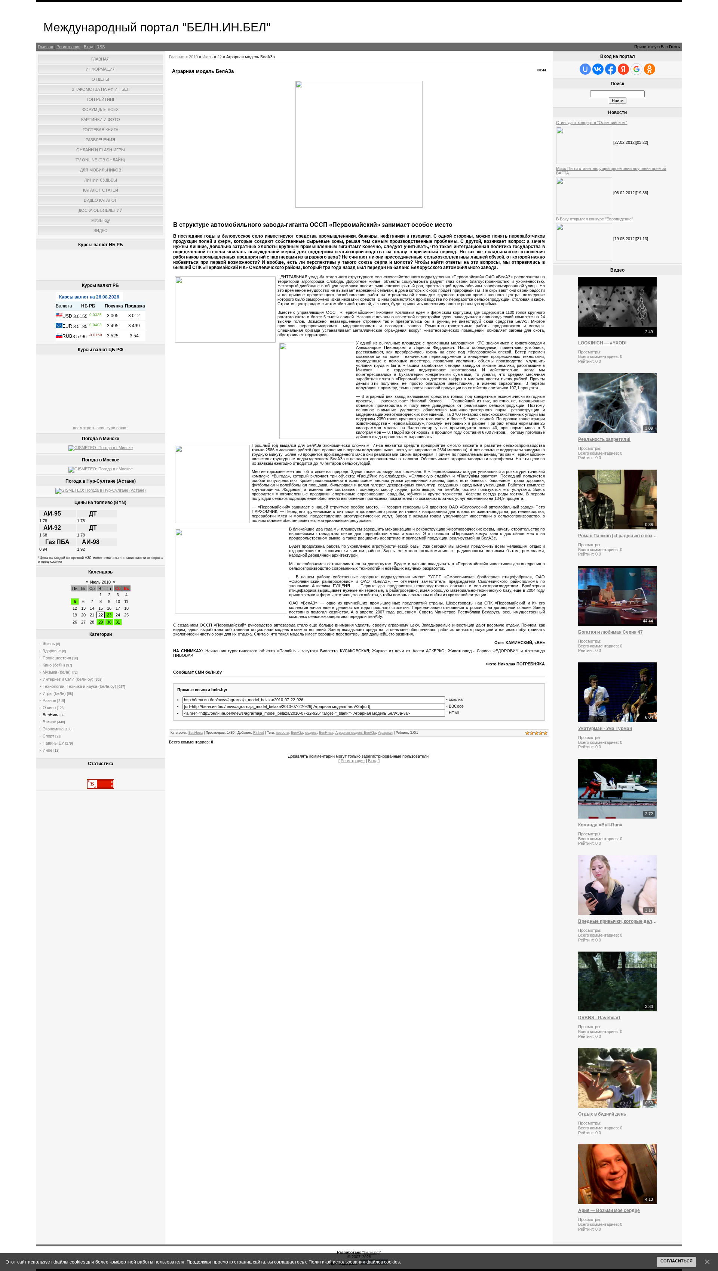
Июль (207, 57)
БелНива (51, 714)
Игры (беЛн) (54, 693)
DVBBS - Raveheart (599, 1017)
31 (118, 622)
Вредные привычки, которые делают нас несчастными (617, 921)
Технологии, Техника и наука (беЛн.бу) (79, 686)
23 (109, 615)
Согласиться (676, 1261)
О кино (49, 707)
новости (282, 733)
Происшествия (57, 658)
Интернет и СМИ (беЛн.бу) (68, 679)
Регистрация (68, 46)
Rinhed (258, 733)
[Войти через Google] (636, 69)
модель (311, 733)
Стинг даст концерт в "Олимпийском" (591, 122)
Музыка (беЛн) (57, 672)
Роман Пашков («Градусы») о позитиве (617, 535)
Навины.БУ (53, 743)
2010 (193, 57)
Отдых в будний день (602, 1114)
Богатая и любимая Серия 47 (610, 632)
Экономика (53, 729)
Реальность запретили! (604, 439)
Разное (49, 700)
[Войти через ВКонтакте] (598, 69)
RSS (100, 46)
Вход (88, 46)
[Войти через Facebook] (610, 69)
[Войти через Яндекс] (623, 69)
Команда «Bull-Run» (600, 825)
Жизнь (49, 643)
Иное (47, 750)
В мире (49, 722)
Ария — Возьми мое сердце (609, 1210)
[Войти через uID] (585, 69)
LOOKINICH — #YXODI (602, 343)
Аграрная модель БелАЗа (355, 733)
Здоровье (52, 651)
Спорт (48, 736)
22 (100, 615)
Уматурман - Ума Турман (605, 728)
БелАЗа (297, 733)
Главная (45, 46)
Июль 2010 (100, 582)
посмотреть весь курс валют (100, 428)
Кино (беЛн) (54, 665)
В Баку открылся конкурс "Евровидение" (594, 219)
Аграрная (385, 733)
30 (109, 622)
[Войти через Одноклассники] (649, 69)
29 (100, 622)
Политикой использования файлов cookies (354, 1261)
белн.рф (372, 1252)
